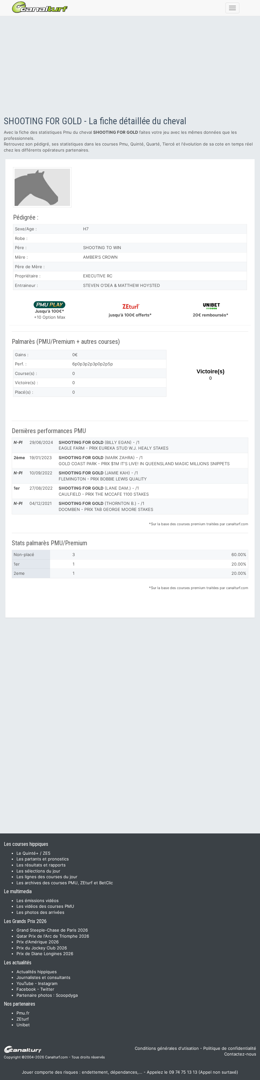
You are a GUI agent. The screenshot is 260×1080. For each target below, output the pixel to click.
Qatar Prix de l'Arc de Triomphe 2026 (52, 936)
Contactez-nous (240, 1053)
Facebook (26, 989)
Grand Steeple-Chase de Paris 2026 (52, 930)
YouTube (25, 983)
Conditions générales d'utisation (167, 1048)
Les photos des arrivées (40, 912)
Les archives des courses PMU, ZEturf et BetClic (64, 882)
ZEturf (22, 1019)
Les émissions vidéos (37, 900)
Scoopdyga (67, 995)
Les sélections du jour (38, 870)
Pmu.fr (22, 1012)
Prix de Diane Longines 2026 (44, 953)
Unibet (23, 1024)
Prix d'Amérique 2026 (37, 941)
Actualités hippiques (36, 971)
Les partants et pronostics (42, 858)
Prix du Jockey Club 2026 (41, 947)
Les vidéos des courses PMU (45, 906)
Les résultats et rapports (41, 864)
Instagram (47, 983)
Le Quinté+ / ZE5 (33, 853)
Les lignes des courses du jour (46, 876)
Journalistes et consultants (43, 977)
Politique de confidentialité (229, 1048)
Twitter (47, 989)
